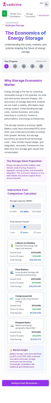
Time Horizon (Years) (19, 222)
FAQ (41, 3)
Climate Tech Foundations (15, 15)
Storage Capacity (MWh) (21, 201)
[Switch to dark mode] (46, 4)
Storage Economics (30, 15)
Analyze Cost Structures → (25, 383)
